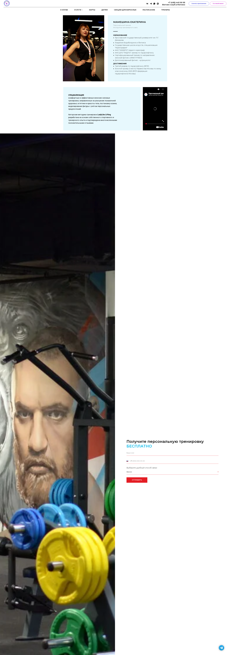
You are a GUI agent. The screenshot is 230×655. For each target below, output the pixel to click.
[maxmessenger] (158, 4)
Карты (92, 10)
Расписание (149, 10)
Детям (104, 10)
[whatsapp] (154, 4)
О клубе (64, 10)
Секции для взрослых (125, 10)
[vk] (147, 4)
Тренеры (165, 10)
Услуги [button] (78, 10)
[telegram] (151, 4)
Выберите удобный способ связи (141, 468)
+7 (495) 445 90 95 (176, 2)
